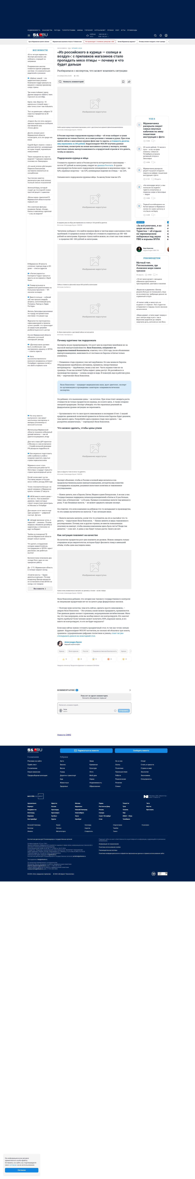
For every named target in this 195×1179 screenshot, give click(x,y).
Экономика (145, 775)
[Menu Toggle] (29, 35)
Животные (64, 783)
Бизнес (63, 765)
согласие (13, 1165)
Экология (145, 772)
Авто (62, 761)
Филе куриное (73, 651)
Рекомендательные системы (108, 850)
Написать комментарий (73, 82)
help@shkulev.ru (42, 859)
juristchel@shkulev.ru (79, 856)
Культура (93, 768)
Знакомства (47, 30)
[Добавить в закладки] (123, 81)
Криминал (93, 765)
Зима (91, 761)
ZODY (117, 30)
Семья (117, 786)
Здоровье (64, 786)
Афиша (80, 30)
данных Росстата (105, 165)
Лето (91, 772)
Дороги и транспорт (68, 775)
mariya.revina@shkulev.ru (35, 869)
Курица (61, 651)
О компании (32, 768)
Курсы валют (100, 30)
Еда (61, 779)
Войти (65, 711)
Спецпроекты (146, 779)
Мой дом (93, 775)
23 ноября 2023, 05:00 (64, 76)
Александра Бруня (73, 642)
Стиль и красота (147, 765)
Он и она (118, 761)
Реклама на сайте (35, 761)
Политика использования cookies (110, 847)
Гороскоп (89, 30)
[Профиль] (166, 35)
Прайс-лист (32, 765)
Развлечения (120, 779)
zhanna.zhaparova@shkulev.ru (37, 866)
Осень (117, 765)
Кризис (123, 651)
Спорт (143, 761)
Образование (94, 786)
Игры (123, 30)
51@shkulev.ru (51, 854)
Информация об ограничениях (109, 844)
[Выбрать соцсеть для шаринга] (129, 81)
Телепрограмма (68, 30)
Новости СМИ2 (64, 735)
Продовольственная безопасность (105, 651)
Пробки (110, 30)
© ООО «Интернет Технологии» (63, 874)
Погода (57, 30)
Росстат (85, 651)
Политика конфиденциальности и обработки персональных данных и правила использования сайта (131, 853)
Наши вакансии (34, 772)
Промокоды (132, 30)
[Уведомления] (160, 35)
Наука (91, 779)
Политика (119, 768)
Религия (118, 783)
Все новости (40, 50)
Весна (62, 768)
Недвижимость (34, 30)
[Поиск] (155, 35)
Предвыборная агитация (37, 775)
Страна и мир (146, 768)
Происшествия (121, 772)
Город (62, 772)
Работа (118, 775)
